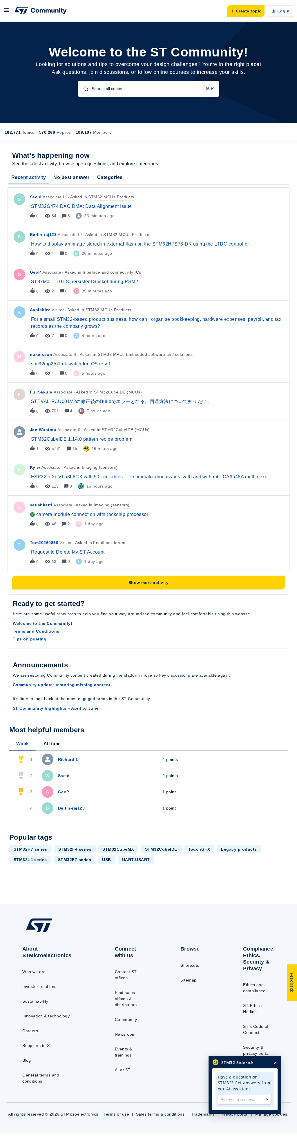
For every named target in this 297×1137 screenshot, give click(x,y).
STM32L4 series (30, 859)
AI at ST (123, 1070)
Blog (26, 1060)
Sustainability (35, 1001)
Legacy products (239, 849)
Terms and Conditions (36, 631)
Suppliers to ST (37, 1045)
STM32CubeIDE (161, 849)
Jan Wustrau (43, 429)
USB (106, 859)
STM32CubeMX (118, 849)
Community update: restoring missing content (62, 684)
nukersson (41, 354)
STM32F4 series (75, 849)
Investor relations (39, 986)
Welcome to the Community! (42, 623)
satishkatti (41, 505)
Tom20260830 (44, 542)
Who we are (34, 971)
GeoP (35, 272)
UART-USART (136, 859)
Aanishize (40, 309)
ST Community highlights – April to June (56, 708)
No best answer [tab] (71, 177)
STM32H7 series (30, 849)
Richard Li (69, 759)
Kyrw (35, 467)
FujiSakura (41, 392)
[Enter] (83, 89)
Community (126, 1019)
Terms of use (116, 1114)
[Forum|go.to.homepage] (41, 11)
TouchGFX (199, 849)
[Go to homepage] (52, 932)
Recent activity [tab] (28, 177)
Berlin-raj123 (43, 234)
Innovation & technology (46, 1016)
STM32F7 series (74, 859)
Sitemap (188, 980)
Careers (30, 1030)
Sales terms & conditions (160, 1114)
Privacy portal (235, 1114)
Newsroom (125, 1034)
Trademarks (203, 1114)
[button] (6, 12)
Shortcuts (189, 965)
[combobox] (148, 89)
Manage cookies (271, 1114)
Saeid (35, 197)
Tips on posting (29, 639)
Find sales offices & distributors (126, 998)
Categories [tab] (110, 177)
